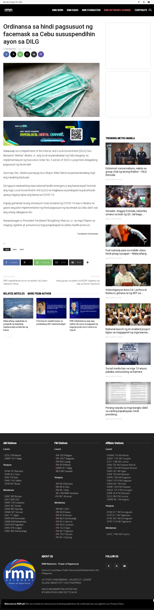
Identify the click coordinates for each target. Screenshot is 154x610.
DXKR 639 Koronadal (15, 518)
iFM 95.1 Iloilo (62, 490)
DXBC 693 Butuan (13, 496)
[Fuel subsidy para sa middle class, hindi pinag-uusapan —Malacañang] (128, 236)
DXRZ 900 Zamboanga (16, 531)
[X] (144, 2)
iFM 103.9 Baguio (64, 455)
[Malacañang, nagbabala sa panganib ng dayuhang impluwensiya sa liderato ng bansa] (18, 308)
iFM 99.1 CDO (62, 508)
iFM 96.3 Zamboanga (66, 518)
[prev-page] (5, 336)
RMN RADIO (72, 10)
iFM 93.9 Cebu (62, 486)
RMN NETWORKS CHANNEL (117, 10)
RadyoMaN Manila (10, 49)
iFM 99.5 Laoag (63, 461)
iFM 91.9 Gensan (64, 515)
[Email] (27, 54)
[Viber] (41, 54)
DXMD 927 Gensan (14, 512)
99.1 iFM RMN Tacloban (67, 493)
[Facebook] (139, 2)
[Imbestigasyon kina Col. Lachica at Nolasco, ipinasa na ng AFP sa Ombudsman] (128, 275)
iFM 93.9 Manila (63, 464)
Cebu (14, 249)
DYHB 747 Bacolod (14, 471)
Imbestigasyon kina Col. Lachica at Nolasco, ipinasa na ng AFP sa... (126, 291)
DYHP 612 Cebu (12, 474)
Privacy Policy (116, 604)
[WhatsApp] (20, 54)
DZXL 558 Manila (13, 455)
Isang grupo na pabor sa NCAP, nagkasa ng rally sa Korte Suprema (78, 282)
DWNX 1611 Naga (13, 458)
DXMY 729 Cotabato (14, 502)
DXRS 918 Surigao (13, 527)
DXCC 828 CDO (12, 499)
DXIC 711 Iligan (12, 515)
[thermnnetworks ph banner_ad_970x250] (51, 133)
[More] (87, 262)
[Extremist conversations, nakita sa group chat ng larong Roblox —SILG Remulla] (128, 154)
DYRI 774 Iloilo (11, 477)
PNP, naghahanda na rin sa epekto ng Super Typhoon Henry (25, 282)
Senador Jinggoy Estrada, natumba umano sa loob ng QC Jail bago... (126, 212)
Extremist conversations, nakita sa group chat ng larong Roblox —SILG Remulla (126, 172)
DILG (22, 249)
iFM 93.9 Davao (63, 512)
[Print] (34, 54)
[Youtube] (148, 2)
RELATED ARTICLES (14, 293)
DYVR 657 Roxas (12, 483)
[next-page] (10, 336)
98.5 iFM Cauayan (64, 471)
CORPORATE (141, 10)
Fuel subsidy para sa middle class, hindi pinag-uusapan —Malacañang (126, 252)
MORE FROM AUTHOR (39, 293)
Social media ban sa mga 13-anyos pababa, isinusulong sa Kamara (126, 370)
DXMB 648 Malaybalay (15, 521)
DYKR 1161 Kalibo (13, 480)
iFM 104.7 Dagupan (65, 458)
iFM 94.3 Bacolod (64, 483)
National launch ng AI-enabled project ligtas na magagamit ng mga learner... (128, 331)
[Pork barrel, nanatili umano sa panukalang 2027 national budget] (51, 308)
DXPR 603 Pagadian (14, 524)
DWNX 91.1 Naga (64, 468)
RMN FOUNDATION (91, 10)
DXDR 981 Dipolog (13, 508)
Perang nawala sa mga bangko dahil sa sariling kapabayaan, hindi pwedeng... (127, 411)
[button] (150, 10)
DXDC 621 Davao (13, 505)
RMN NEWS (57, 10)
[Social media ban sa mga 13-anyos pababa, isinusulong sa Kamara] (128, 354)
